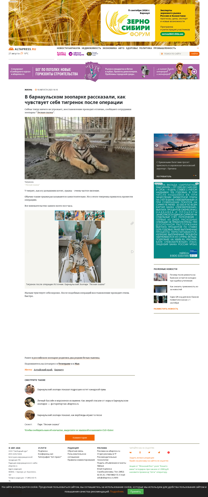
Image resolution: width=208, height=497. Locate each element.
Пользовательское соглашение (77, 455)
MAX (116, 477)
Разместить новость (166, 308)
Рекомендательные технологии (107, 458)
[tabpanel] (176, 158)
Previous (156, 145)
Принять (135, 491)
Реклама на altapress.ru (108, 451)
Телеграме (64, 363)
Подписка (43, 451)
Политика (145, 48)
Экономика (110, 48)
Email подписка (104, 468)
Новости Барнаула (68, 48)
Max (77, 363)
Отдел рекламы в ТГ (106, 453)
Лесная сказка (45, 112)
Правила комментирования (81, 459)
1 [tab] (194, 175)
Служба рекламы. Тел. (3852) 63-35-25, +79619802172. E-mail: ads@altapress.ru (111, 474)
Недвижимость (91, 48)
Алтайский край (43, 369)
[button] (70, 215)
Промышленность (164, 48)
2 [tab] (196, 175)
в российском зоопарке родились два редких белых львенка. (66, 357)
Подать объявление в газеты (111, 462)
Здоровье (132, 48)
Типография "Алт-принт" (50, 457)
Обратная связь (75, 451)
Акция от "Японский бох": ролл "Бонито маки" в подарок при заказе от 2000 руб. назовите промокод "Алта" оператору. (149, 469)
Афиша (100, 465)
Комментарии (80, 437)
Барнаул (59, 369)
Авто (121, 48)
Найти (194, 53)
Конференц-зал (45, 453)
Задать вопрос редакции (141, 457)
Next (196, 145)
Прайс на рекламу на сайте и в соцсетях (148, 460)
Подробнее (116, 491)
